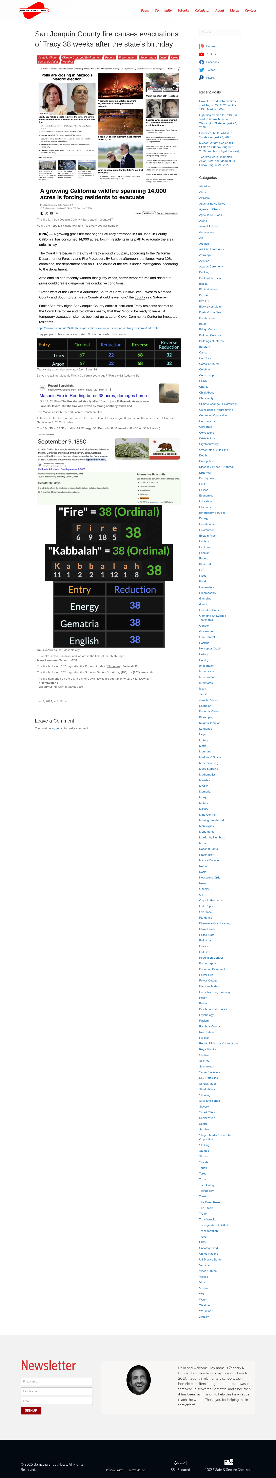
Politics (203, 946)
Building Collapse (210, 335)
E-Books (183, 10)
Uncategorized (208, 1248)
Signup (31, 1410)
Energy (203, 518)
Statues (204, 1150)
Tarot (202, 1173)
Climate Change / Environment (82, 57)
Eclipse (203, 489)
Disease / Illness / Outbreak (216, 466)
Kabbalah (205, 705)
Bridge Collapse (209, 329)
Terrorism (205, 1196)
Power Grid (206, 974)
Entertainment (208, 524)
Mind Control (207, 814)
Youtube (211, 54)
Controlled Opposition (213, 415)
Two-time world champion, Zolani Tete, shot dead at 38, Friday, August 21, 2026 (217, 161)
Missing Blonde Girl (211, 820)
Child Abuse (206, 392)
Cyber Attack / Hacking (213, 449)
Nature (203, 866)
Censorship (206, 375)
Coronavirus (207, 421)
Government (148, 57)
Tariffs (203, 1167)
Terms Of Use (137, 1470)
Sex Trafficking (208, 1077)
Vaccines (205, 1265)
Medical (204, 785)
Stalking (204, 1145)
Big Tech (204, 295)
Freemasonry (127, 57)
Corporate (205, 426)
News (174, 57)
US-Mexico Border (211, 1259)
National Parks (208, 848)
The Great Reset (210, 1202)
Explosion (205, 547)
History (203, 654)
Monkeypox (206, 826)
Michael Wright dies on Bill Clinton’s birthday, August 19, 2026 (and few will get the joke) (219, 147)
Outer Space (207, 906)
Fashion (204, 552)
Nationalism (206, 854)
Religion (204, 1037)
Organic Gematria (210, 900)
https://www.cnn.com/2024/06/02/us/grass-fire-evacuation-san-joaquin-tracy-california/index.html (98, 328)
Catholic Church (48, 57)
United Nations (208, 1253)
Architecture (207, 232)
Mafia (202, 745)
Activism (204, 197)
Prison (203, 997)
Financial (205, 564)
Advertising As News (212, 203)
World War (206, 1310)
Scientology (206, 1066)
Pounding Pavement (212, 969)
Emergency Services (212, 512)
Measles (204, 780)
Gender (204, 625)
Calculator (202, 10)
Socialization (207, 1117)
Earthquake (206, 478)
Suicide (204, 1162)
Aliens (203, 220)
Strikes (203, 1156)
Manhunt (205, 751)
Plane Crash (207, 929)
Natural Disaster (209, 860)
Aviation (204, 260)
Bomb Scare (207, 318)
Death (203, 455)
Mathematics (207, 774)
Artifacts (204, 243)
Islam (202, 688)
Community (163, 10)
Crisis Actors (207, 438)
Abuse (203, 192)
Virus (202, 1282)
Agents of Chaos (209, 209)
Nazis (202, 871)
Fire (201, 570)
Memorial (205, 791)
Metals (203, 803)
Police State (206, 934)
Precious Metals (209, 986)
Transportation (208, 1230)
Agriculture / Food (210, 214)
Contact (251, 10)
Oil (201, 894)
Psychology (206, 1014)
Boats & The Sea (210, 312)
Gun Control (207, 637)
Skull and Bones (209, 1100)
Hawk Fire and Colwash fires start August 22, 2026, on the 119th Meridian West (217, 105)
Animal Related (209, 226)
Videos (203, 1276)
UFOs (203, 1242)
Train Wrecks (207, 1219)
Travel (203, 1236)
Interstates (206, 682)
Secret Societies (48, 61)
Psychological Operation (214, 1009)
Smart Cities (207, 1112)
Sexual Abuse (208, 1083)
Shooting (205, 1095)
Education (205, 501)
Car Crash (205, 358)
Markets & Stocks (210, 757)
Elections (205, 507)
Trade (203, 1213)
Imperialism (206, 671)
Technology (206, 1190)
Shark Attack (207, 1089)
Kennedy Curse (209, 711)
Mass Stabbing (208, 768)
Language (205, 728)
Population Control (211, 957)
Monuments (206, 831)
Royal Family (207, 1049)
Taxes (203, 1179)
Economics (206, 495)
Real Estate (206, 1032)
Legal (202, 734)
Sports (203, 1123)
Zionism (204, 1316)
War (201, 1294)
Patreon (210, 46)
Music (203, 843)
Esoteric (204, 541)
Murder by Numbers (212, 837)
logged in (57, 728)
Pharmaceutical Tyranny (214, 923)
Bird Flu (204, 300)
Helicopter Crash (210, 648)
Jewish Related (209, 700)
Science (204, 1060)
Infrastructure (207, 677)
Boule (202, 323)
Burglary (204, 346)
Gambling (205, 598)
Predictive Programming (214, 992)
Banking (204, 272)
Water (203, 1299)
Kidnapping (206, 717)
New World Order (210, 877)
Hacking (204, 642)
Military (203, 808)
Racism (204, 1020)
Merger (204, 797)
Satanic (204, 1055)
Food (202, 581)
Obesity (204, 888)
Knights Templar (209, 723)
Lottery (203, 740)
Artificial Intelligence (211, 249)
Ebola (202, 484)
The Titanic (206, 1208)
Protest (203, 1003)
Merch (235, 10)
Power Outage (208, 980)
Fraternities (206, 587)
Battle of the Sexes (211, 278)
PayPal (210, 77)
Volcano (204, 1288)
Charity (203, 386)
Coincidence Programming (216, 409)
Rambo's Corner (209, 1026)
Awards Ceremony (211, 266)
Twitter (210, 69)
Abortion (204, 186)
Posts (145, 10)
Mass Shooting (208, 763)
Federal (110, 57)
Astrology (205, 255)
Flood (202, 575)
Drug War (205, 472)
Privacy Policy (114, 1470)
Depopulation (207, 461)
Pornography (207, 963)
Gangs (203, 604)
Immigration (206, 665)
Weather (68, 61)
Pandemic (205, 917)
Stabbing (205, 1129)
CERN (203, 381)
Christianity (206, 398)
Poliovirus (205, 940)
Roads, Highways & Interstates (218, 1043)
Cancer (204, 352)
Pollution (204, 952)
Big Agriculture (208, 289)
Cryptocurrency (209, 444)
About (220, 10)
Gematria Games (210, 610)
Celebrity (205, 369)
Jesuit (163, 57)
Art (201, 238)
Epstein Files (207, 535)
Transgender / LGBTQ (213, 1225)
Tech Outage (207, 1185)
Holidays (204, 660)
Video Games (208, 1270)
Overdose (205, 912)
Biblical (203, 283)
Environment (207, 530)
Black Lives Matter (211, 306)
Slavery (204, 1106)
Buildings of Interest (211, 341)
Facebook (212, 62)
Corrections (206, 432)
